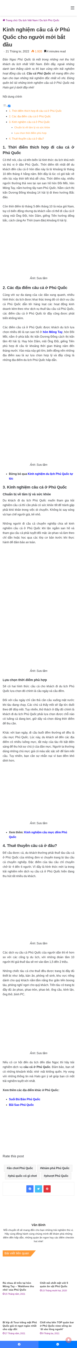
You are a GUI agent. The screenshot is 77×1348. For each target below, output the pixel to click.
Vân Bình (38, 1225)
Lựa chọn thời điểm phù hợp (30, 133)
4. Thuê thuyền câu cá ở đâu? (26, 138)
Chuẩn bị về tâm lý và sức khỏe (32, 127)
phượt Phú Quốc (56, 1175)
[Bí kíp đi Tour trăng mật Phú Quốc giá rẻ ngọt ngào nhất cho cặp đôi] (20, 1309)
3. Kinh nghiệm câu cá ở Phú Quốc (29, 121)
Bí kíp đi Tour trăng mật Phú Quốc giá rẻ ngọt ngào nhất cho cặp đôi (20, 1326)
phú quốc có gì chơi (23, 1175)
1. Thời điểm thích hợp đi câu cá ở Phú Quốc (35, 110)
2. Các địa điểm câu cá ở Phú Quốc (30, 116)
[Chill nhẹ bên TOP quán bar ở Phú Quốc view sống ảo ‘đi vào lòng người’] (57, 1309)
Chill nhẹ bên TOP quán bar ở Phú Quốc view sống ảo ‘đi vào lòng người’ (57, 1326)
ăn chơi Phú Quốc (20, 1168)
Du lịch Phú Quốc (49, 20)
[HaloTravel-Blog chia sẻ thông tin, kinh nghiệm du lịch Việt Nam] (38, 8)
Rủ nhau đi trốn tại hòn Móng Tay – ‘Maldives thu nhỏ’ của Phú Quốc (18, 1286)
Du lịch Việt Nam (28, 20)
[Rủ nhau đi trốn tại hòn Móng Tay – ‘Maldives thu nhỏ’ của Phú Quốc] (20, 1269)
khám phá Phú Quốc (55, 1168)
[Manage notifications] (68, 1340)
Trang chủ (11, 20)
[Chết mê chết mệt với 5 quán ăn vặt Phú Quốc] (57, 1269)
